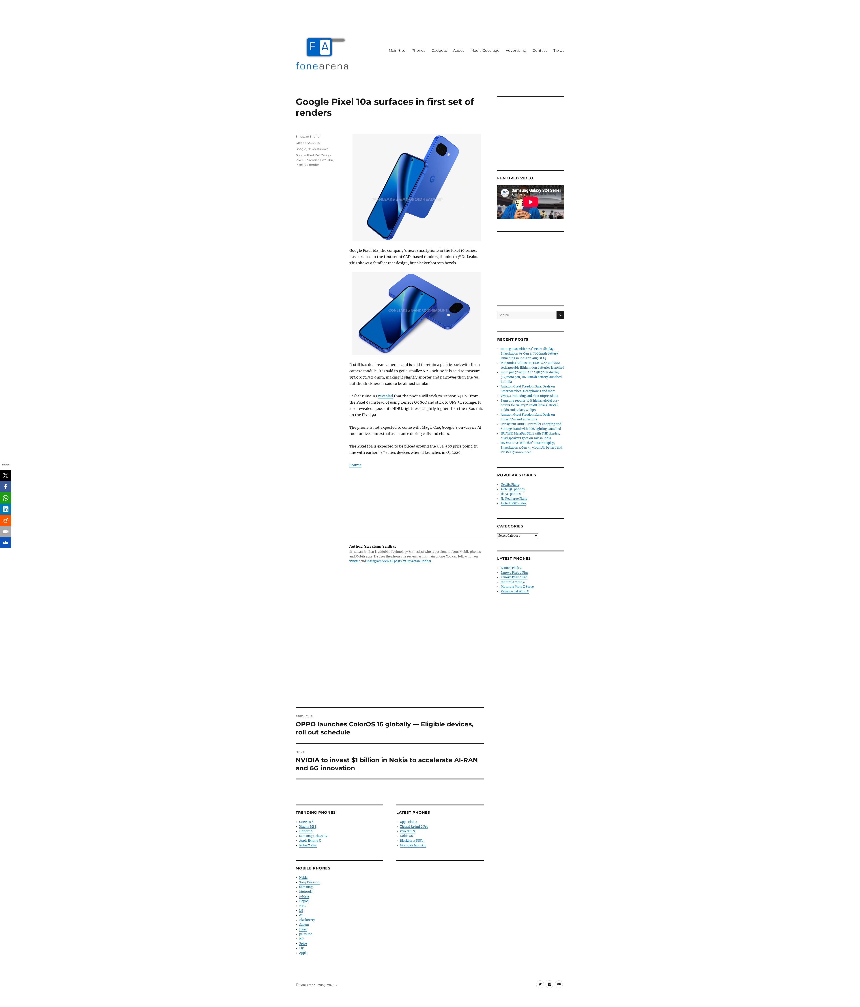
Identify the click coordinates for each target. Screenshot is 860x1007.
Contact (540, 50)
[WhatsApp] (5, 498)
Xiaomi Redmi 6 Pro (414, 826)
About (458, 50)
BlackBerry (307, 920)
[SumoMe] (5, 542)
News (311, 149)
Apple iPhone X (310, 841)
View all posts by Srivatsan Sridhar (406, 561)
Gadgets (439, 50)
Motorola (305, 892)
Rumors (322, 149)
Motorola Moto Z (513, 582)
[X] (5, 475)
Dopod (304, 901)
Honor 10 (305, 831)
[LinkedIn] (5, 509)
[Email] (5, 531)
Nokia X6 (406, 836)
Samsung (306, 887)
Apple (303, 953)
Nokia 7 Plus (308, 845)
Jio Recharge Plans (514, 499)
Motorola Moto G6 (413, 845)
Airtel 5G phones (513, 489)
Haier (303, 929)
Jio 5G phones (511, 494)
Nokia (303, 878)
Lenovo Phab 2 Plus (514, 573)
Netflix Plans (510, 484)
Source (355, 465)
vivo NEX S (407, 831)
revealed (385, 396)
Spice (303, 943)
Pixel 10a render (307, 164)
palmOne (305, 934)
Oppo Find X (408, 822)
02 (301, 915)
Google (301, 149)
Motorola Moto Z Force (517, 587)
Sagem (304, 925)
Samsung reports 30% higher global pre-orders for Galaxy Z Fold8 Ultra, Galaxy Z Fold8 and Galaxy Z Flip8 (530, 405)
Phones (418, 50)
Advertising (516, 50)
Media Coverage (485, 50)
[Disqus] (390, 645)
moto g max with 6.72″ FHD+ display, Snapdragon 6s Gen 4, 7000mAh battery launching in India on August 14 (529, 353)
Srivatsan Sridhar (308, 136)
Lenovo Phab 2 (511, 568)
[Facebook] (5, 486)
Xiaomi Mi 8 (307, 826)
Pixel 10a (326, 160)
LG (301, 910)
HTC (302, 906)
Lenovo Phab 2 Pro (514, 577)
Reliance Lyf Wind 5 (515, 591)
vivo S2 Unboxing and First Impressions (529, 396)
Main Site (397, 50)
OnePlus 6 (306, 822)
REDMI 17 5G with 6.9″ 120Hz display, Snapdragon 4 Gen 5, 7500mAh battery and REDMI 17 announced (531, 447)
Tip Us (558, 50)
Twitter (354, 561)
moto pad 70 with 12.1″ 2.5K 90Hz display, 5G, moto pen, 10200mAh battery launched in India (531, 377)
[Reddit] (5, 520)
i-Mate (304, 896)
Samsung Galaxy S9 (313, 836)
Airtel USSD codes (513, 503)
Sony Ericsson (309, 882)
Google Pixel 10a (308, 155)
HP (301, 939)
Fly (301, 948)
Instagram (374, 561)
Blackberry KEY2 (412, 841)
